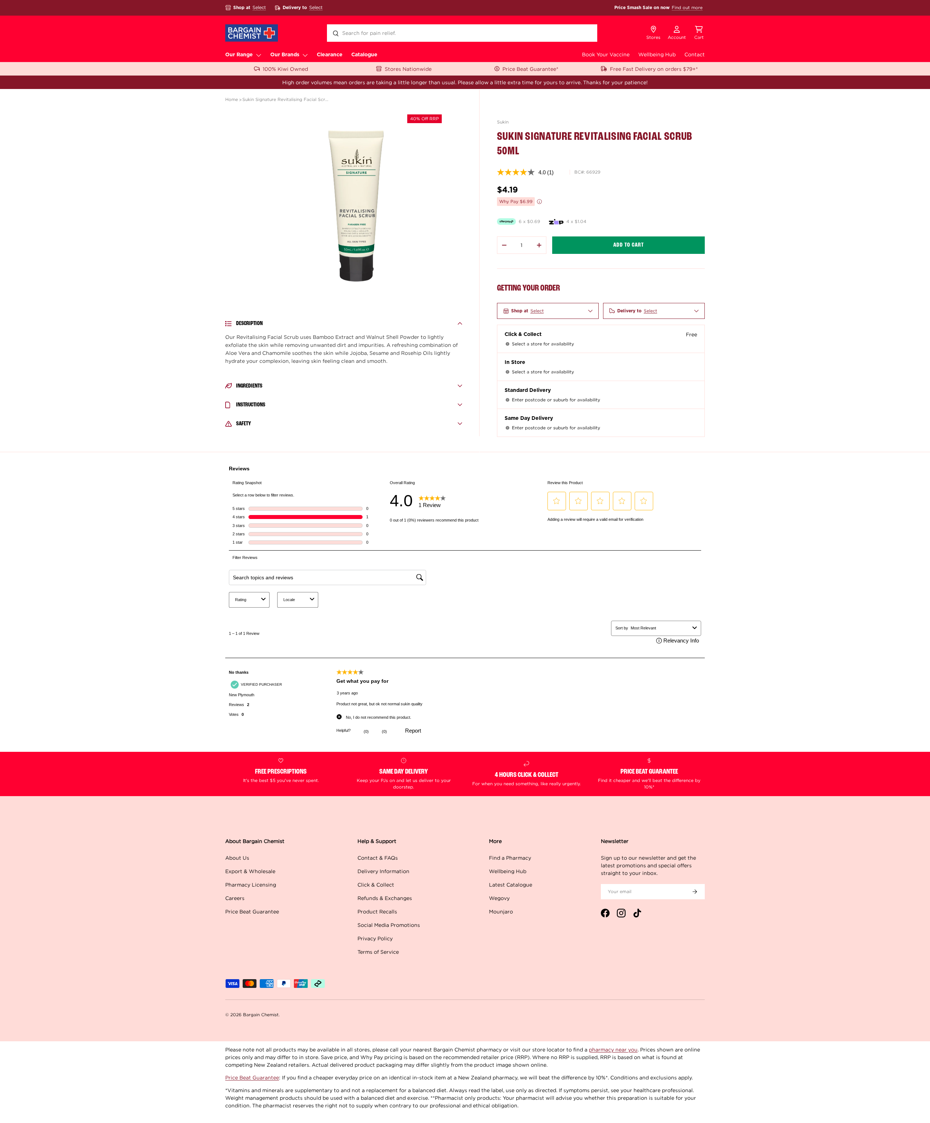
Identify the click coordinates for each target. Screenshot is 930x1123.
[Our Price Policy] (539, 201)
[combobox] (462, 33)
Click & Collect (375, 884)
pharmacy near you (613, 1049)
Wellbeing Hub (657, 54)
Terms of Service (378, 951)
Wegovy (499, 898)
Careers (234, 898)
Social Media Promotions (388, 925)
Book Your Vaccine (606, 54)
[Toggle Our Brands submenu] (305, 54)
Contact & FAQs (377, 857)
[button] (699, 33)
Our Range (239, 54)
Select (259, 7)
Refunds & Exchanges (384, 898)
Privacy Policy (375, 938)
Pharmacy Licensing (250, 884)
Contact (694, 54)
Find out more (687, 7)
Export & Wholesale (250, 871)
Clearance (330, 54)
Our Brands (284, 54)
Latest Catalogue (510, 884)
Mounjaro (501, 911)
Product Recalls (377, 911)
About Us (237, 857)
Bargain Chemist (261, 1014)
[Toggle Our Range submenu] (258, 54)
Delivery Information (383, 871)
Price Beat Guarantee (252, 911)
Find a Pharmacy (510, 857)
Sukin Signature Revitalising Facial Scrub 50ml (285, 99)
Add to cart (628, 245)
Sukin (503, 121)
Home (231, 99)
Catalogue (364, 54)
